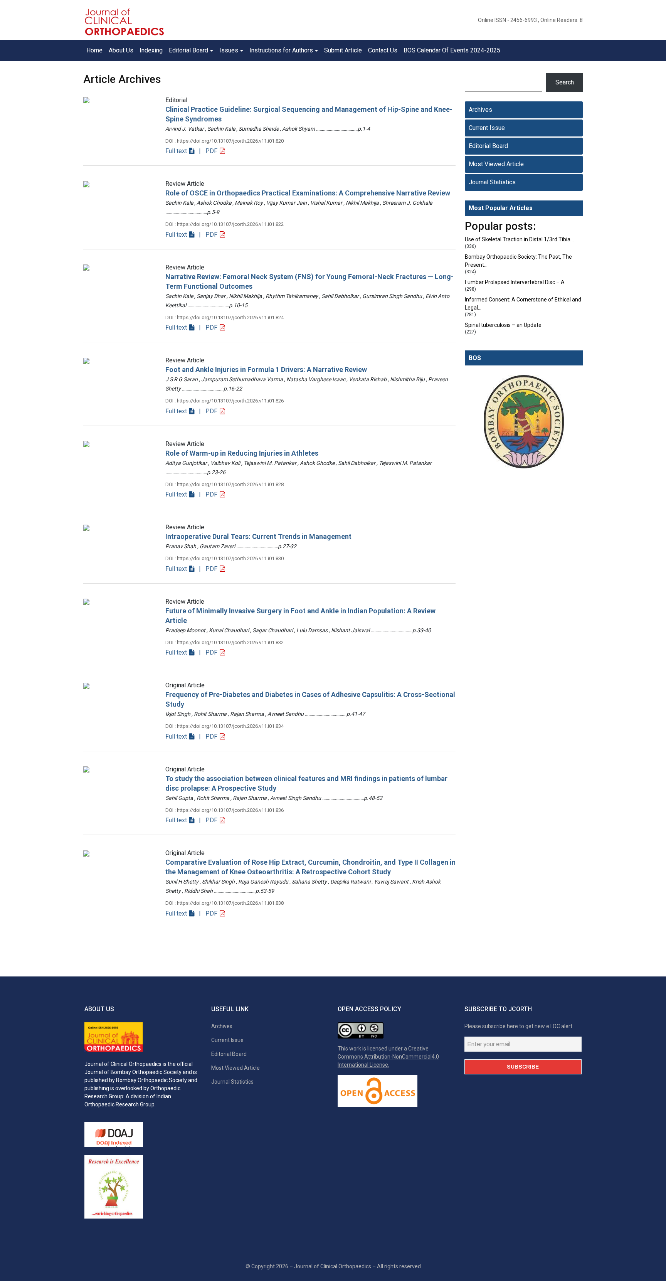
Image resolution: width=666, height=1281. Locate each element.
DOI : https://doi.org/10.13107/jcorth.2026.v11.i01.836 (224, 810)
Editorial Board (488, 146)
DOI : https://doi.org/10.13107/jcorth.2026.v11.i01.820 (224, 141)
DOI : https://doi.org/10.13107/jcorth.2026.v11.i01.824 (224, 317)
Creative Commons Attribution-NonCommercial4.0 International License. (388, 1056)
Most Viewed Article (496, 164)
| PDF (207, 151)
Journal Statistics (492, 182)
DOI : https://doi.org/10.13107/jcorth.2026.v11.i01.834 (224, 726)
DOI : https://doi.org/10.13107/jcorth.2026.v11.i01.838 (224, 903)
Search (564, 82)
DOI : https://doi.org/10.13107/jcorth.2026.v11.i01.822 (224, 224)
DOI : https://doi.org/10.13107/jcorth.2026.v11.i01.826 (224, 401)
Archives (480, 109)
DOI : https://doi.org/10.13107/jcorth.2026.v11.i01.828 (224, 484)
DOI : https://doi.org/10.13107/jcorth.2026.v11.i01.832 (224, 642)
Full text (176, 151)
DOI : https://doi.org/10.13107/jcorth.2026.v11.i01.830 (224, 558)
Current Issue (487, 127)
